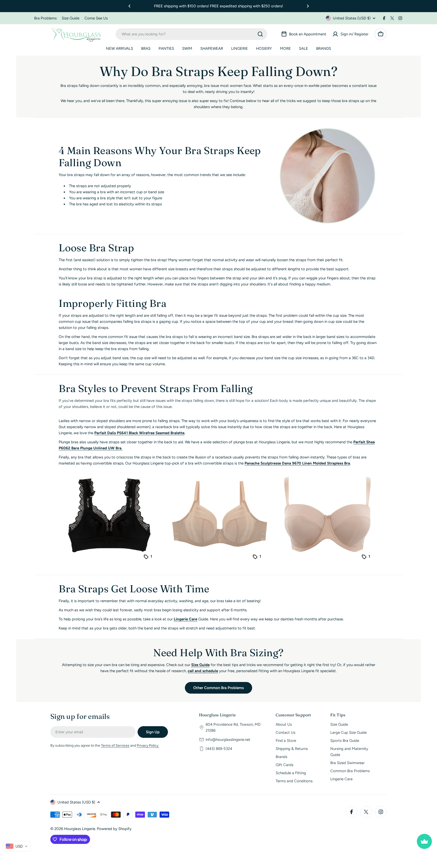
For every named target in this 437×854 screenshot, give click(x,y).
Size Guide (70, 18)
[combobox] (191, 34)
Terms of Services (115, 745)
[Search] (260, 34)
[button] (129, 6)
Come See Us (96, 18)
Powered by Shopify (114, 828)
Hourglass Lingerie (79, 828)
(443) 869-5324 (219, 748)
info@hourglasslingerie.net (228, 739)
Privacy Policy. (148, 745)
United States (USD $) (351, 18)
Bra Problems (45, 18)
